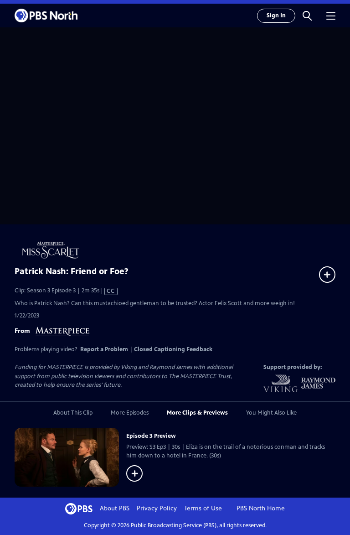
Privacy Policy (157, 508)
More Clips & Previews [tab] (197, 412)
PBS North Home (261, 508)
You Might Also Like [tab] (271, 412)
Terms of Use (203, 508)
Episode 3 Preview (151, 436)
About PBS (114, 508)
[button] (307, 15)
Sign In (276, 15)
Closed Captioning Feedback (173, 349)
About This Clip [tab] (73, 412)
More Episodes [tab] (130, 412)
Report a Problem (104, 349)
